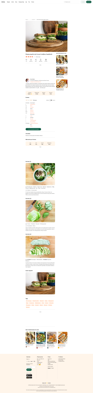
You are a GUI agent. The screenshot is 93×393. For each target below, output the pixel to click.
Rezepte (27, 19)
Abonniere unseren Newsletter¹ (29, 364)
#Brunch (46, 303)
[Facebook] (27, 361)
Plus (38, 364)
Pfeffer (31, 126)
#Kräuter (41, 305)
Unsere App (39, 363)
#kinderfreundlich (36, 300)
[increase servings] (31, 100)
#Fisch (43, 303)
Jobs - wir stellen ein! (40, 358)
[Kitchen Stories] (3, 2)
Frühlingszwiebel (33, 120)
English (52, 368)
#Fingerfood (28, 305)
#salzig (46, 300)
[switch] (51, 100)
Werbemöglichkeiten (62, 358)
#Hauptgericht (50, 300)
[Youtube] (31, 361)
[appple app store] (30, 375)
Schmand (31, 111)
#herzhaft (37, 305)
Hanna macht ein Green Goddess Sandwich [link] (42, 19)
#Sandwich (42, 300)
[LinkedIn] (34, 361)
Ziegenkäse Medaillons (34, 123)
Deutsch (49, 368)
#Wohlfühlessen (38, 303)
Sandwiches (33, 19)
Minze (31, 105)
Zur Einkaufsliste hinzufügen (34, 129)
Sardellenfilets (32, 104)
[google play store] (30, 378)
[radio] (26, 56)
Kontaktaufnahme (61, 361)
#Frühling (50, 305)
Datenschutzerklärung (51, 361)
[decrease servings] (27, 100)
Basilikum (31, 110)
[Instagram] (28, 361)
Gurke (31, 115)
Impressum (50, 358)
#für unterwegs (28, 300)
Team (38, 361)
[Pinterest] (33, 361)
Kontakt (49, 363)
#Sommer (27, 307)
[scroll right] (69, 337)
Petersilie (31, 107)
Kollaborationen (39, 362)
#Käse (27, 303)
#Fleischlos (51, 303)
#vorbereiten (31, 303)
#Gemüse (45, 305)
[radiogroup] (30, 57)
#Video (33, 305)
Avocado (31, 118)
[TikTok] (30, 361)
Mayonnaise (32, 113)
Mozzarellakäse (32, 121)
